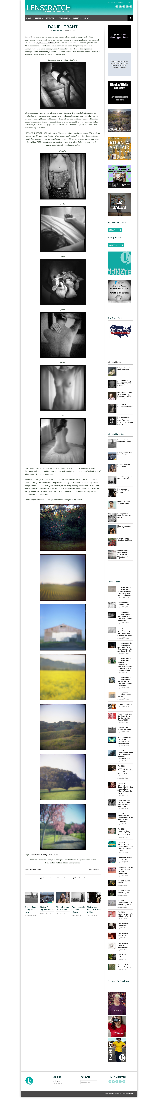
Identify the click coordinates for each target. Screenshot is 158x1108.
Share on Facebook (64, 878)
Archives (56, 1081)
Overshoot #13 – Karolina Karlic (124, 604)
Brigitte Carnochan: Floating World (125, 369)
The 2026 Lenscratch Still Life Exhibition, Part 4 (125, 914)
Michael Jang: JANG (125, 704)
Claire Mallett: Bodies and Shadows (125, 405)
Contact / (121, 2)
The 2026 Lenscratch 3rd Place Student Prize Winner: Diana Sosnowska (125, 817)
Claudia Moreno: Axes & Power (62, 908)
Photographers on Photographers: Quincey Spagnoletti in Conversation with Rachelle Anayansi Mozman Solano (125, 664)
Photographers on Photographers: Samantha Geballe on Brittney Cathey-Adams (125, 420)
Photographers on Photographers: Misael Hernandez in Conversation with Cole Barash (125, 591)
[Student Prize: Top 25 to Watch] (47, 903)
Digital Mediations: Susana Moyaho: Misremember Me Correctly (124, 395)
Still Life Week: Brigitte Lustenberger (123, 945)
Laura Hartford (31, 869)
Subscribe (113, 245)
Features (49, 18)
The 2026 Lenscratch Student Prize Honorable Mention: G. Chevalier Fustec (125, 754)
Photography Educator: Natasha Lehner (124, 515)
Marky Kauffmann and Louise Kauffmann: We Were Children (124, 740)
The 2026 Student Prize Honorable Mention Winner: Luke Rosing (124, 803)
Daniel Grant (30, 37)
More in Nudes (114, 362)
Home (28, 18)
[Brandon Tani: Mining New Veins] (31, 903)
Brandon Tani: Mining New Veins (30, 909)
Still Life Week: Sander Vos (123, 924)
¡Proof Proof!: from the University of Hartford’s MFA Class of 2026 (125, 717)
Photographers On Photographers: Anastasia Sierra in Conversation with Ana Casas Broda (125, 647)
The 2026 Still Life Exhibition (124, 882)
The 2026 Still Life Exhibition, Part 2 (124, 892)
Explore (37, 18)
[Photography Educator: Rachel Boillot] (94, 903)
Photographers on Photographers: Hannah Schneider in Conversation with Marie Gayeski (125, 632)
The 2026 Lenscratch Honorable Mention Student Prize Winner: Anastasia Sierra (125, 788)
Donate (112, 230)
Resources (62, 18)
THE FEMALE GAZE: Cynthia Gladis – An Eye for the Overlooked (125, 870)
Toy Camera (53, 854)
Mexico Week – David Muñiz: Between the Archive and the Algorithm (123, 554)
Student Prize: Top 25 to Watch (46, 908)
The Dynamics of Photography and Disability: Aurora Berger (124, 382)
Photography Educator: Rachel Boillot (94, 909)
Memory (44, 854)
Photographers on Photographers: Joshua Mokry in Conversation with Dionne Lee (125, 616)
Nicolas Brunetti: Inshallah (124, 527)
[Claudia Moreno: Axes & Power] (63, 903)
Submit (75, 18)
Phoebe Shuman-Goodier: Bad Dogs (124, 539)
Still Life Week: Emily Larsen (123, 956)
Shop (86, 18)
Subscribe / (112, 2)
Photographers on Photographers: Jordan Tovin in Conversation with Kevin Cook (125, 681)
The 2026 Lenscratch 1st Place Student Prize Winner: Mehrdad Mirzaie (125, 846)
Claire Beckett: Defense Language (125, 966)
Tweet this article (48, 878)
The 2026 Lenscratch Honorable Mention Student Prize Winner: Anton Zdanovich (125, 771)
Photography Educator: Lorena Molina (124, 695)
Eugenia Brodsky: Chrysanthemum (124, 502)
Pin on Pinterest (80, 878)
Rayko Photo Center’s (45, 42)
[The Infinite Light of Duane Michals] (78, 903)
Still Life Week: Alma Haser (123, 934)
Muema (96, 869)
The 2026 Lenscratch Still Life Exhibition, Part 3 (125, 903)
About (128, 2)
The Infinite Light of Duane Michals (78, 909)
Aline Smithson (57, 30)
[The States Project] (120, 331)
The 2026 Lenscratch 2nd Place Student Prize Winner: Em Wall (125, 832)
